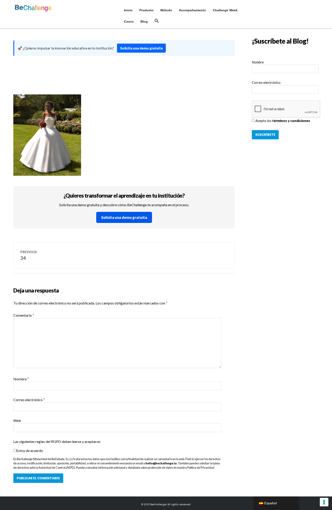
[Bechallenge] (38, 8)
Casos (129, 21)
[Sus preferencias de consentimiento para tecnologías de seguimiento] (324, 502)
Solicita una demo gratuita (141, 48)
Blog (144, 21)
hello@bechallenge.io (161, 463)
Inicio (128, 10)
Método (166, 10)
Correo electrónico (29, 400)
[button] (156, 21)
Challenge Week (225, 10)
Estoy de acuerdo (29, 450)
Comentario (23, 315)
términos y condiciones (291, 121)
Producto (146, 10)
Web (17, 420)
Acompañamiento (192, 10)
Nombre (21, 379)
